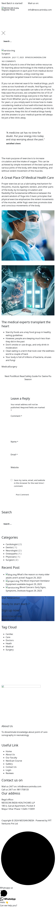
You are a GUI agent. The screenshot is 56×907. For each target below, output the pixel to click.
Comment (16, 416)
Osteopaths (11, 553)
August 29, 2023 (33, 577)
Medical (5, 366)
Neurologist (11, 550)
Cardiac (9, 634)
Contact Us (11, 767)
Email (14, 454)
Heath (9, 643)
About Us (10, 754)
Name (14, 441)
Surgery (13, 366)
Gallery (9, 763)
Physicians (11, 556)
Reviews (10, 773)
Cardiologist (12, 544)
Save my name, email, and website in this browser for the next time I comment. (29, 483)
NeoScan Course (14, 760)
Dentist (9, 547)
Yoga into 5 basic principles (33, 196)
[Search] (7, 47)
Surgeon (6, 53)
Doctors (10, 640)
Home (9, 751)
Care (8, 637)
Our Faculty (11, 757)
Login (8, 770)
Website (15, 467)
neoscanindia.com (36, 57)
